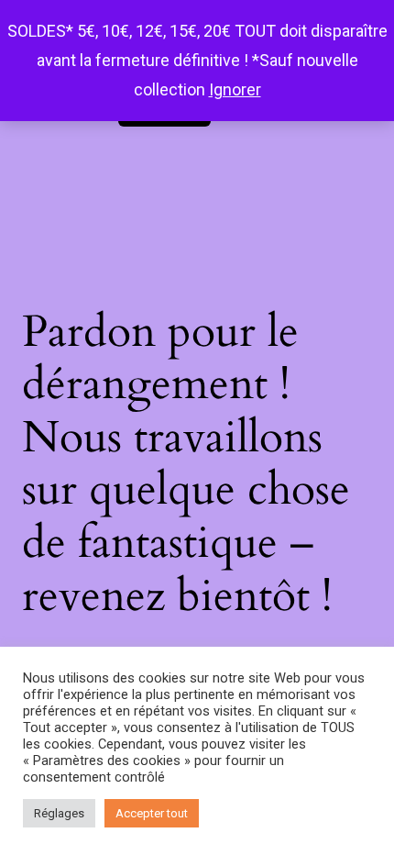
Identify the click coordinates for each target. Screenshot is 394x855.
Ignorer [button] (235, 89)
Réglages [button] (59, 813)
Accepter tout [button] (151, 813)
